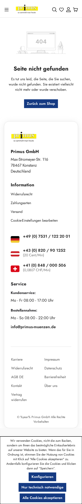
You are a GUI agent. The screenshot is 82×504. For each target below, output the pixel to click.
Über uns (50, 385)
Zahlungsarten (21, 202)
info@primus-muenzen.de (33, 327)
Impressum (52, 359)
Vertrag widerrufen (19, 397)
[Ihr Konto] (68, 9)
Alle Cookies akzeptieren (42, 497)
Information (22, 185)
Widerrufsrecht (21, 194)
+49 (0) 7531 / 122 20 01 (46, 236)
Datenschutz (53, 368)
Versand (17, 211)
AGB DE (17, 376)
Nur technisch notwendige (42, 487)
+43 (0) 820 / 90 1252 (44, 250)
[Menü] (7, 9)
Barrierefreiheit (55, 376)
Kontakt (16, 385)
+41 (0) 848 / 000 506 (44, 265)
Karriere (17, 359)
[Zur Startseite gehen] (26, 9)
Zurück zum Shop (41, 103)
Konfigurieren (42, 476)
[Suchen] (54, 9)
